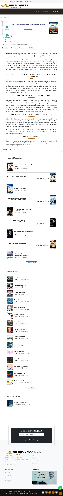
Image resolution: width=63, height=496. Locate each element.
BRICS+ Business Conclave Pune (17, 243)
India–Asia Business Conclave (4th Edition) (23, 165)
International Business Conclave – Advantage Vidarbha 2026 (23, 254)
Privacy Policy (9, 480)
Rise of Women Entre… (20, 351)
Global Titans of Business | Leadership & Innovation (19, 221)
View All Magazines (31, 262)
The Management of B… (20, 344)
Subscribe (31, 439)
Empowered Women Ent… (21, 366)
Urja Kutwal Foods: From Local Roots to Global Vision (22, 210)
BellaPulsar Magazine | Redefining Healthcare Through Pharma (17, 198)
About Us (7, 472)
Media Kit (34, 463)
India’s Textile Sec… (19, 322)
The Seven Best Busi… (20, 307)
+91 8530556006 (13, 463)
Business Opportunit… (20, 336)
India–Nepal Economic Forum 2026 (16, 176)
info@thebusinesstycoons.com (15, 464)
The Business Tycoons (18, 48)
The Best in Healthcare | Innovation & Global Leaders (23, 232)
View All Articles (31, 409)
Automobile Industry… (20, 285)
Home (37, 11)
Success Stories (45, 11)
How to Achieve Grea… (20, 358)
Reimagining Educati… (20, 373)
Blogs (33, 458)
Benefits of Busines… (19, 314)
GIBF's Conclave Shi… (20, 292)
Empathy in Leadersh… (20, 277)
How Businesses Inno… (20, 329)
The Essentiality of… (19, 380)
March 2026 (29, 48)
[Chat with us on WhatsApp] (60, 488)
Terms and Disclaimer (11, 478)
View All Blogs (31, 387)
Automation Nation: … (20, 299)
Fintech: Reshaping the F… (21, 402)
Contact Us (8, 475)
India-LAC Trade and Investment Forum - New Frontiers (23, 187)
